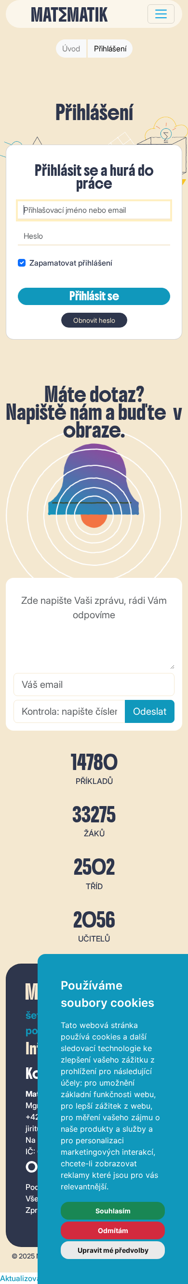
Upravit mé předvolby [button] (113, 1250)
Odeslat (149, 711)
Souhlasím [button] (113, 1211)
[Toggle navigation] (161, 14)
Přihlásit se (94, 296)
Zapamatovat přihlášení (70, 263)
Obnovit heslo (94, 320)
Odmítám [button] (113, 1230)
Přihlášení (110, 48)
